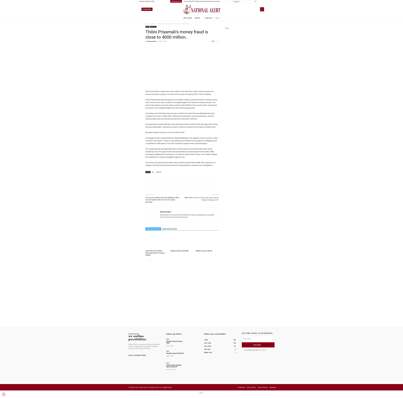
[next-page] (150, 259)
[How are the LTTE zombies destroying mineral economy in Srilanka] (156, 241)
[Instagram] (250, 9)
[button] (262, 9)
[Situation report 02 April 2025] (182, 241)
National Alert (151, 41)
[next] (231, 1)
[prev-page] (146, 259)
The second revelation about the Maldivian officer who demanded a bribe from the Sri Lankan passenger (162, 200)
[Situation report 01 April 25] (207, 241)
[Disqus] (182, 294)
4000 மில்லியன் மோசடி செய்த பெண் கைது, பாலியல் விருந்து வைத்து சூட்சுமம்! (201, 199)
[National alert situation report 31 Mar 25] (192, 366)
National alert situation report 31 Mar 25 (173, 366)
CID (153, 172)
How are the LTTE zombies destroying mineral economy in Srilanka (155, 253)
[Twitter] (256, 9)
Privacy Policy (262, 350)
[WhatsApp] (162, 46)
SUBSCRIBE (257, 345)
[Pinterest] (157, 46)
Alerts (153, 24)
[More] (167, 46)
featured (158, 172)
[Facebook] (247, 9)
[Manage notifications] (3, 394)
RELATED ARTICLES (153, 229)
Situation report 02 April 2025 (179, 251)
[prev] (228, 1)
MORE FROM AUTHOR (169, 229)
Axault (165, 387)
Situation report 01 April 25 (204, 251)
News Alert (153, 26)
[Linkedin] (253, 9)
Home (147, 24)
